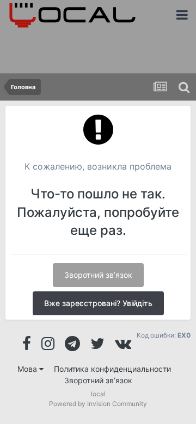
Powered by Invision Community (98, 404)
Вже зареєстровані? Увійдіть (98, 303)
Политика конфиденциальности (112, 368)
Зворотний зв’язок (98, 274)
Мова (28, 368)
